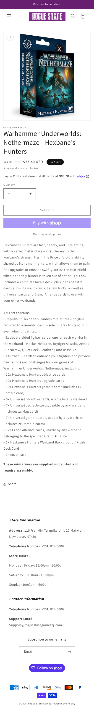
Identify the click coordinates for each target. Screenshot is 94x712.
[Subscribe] (70, 651)
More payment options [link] (47, 234)
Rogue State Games (39, 703)
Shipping (8, 168)
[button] (9, 16)
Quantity (9, 185)
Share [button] (12, 484)
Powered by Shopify (63, 703)
